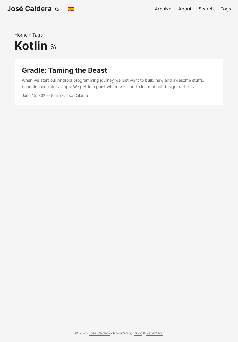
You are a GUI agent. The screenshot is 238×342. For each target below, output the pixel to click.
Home (21, 35)
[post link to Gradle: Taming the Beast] (119, 82)
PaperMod (154, 333)
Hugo (138, 333)
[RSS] (53, 46)
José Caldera (29, 8)
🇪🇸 (71, 9)
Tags (37, 35)
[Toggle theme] (57, 8)
